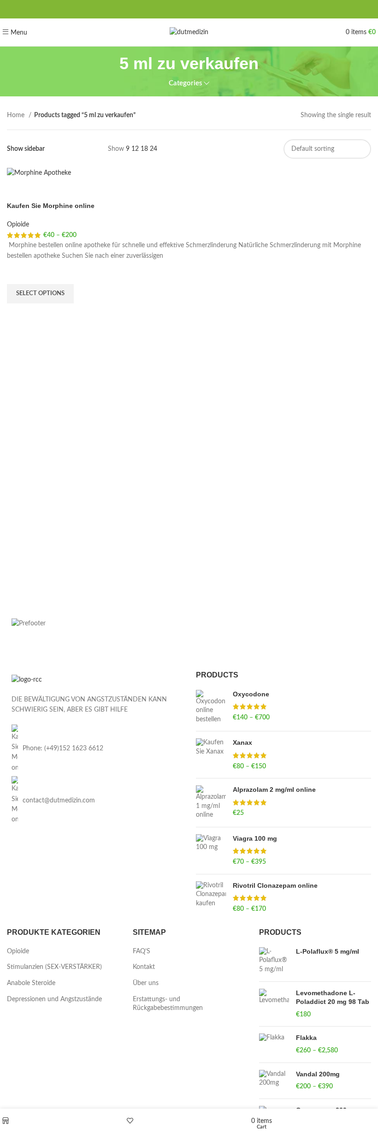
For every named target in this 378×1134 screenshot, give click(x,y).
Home (16, 115)
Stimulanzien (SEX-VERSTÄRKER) (54, 967)
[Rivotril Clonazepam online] (211, 897)
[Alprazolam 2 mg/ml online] (211, 802)
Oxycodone (251, 694)
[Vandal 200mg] (274, 1081)
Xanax (242, 742)
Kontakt (144, 967)
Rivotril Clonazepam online (275, 885)
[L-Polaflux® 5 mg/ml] (274, 960)
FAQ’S (141, 951)
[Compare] (18, 190)
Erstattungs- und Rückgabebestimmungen (168, 1004)
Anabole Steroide (31, 983)
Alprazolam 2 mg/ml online (274, 789)
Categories (185, 83)
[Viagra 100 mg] (211, 850)
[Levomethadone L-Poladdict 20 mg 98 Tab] (274, 1004)
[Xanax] (211, 754)
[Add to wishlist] (18, 272)
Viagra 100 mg (255, 838)
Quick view (18, 315)
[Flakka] (274, 1044)
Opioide (18, 224)
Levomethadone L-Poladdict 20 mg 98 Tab (332, 997)
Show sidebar (26, 149)
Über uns (146, 983)
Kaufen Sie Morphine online (50, 205)
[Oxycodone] (211, 707)
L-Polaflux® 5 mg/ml (327, 951)
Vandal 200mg (318, 1074)
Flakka (306, 1037)
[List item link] (94, 748)
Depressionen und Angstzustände (54, 999)
